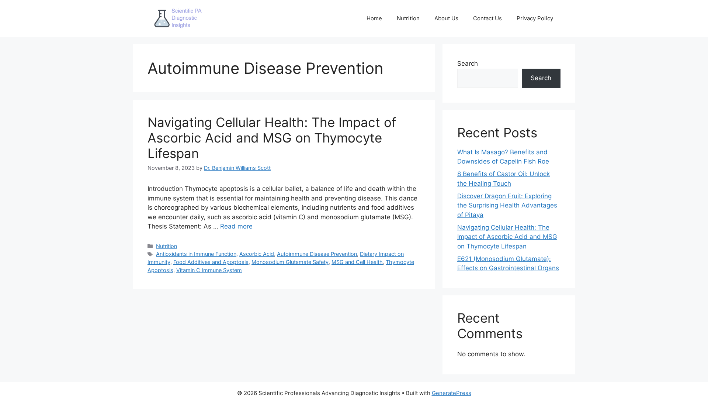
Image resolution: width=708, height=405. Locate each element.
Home (374, 18)
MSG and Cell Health (357, 262)
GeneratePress (451, 393)
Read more (236, 226)
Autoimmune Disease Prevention (317, 254)
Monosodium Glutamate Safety (290, 262)
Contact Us (487, 18)
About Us (446, 18)
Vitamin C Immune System (209, 270)
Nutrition (408, 18)
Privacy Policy (535, 18)
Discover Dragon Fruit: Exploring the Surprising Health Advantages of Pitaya (507, 205)
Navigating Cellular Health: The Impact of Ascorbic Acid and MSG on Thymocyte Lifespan (272, 137)
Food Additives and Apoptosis (211, 262)
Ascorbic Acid (256, 254)
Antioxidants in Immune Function (196, 254)
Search (467, 63)
